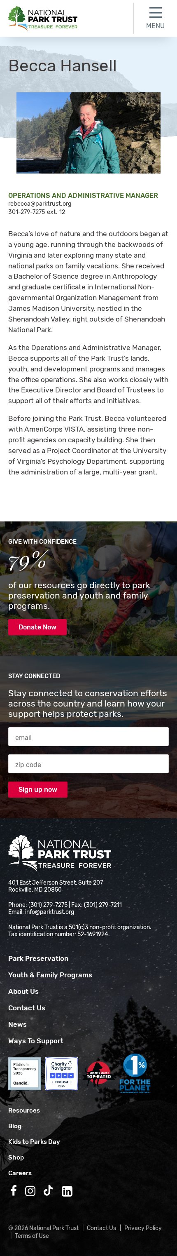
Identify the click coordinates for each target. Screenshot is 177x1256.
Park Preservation (38, 958)
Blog (14, 1126)
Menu (155, 26)
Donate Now (37, 627)
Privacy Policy (143, 1228)
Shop (16, 1157)
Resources (24, 1110)
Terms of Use (32, 1236)
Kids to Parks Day (34, 1142)
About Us (23, 991)
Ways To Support (35, 1041)
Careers (20, 1173)
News (17, 1024)
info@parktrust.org (49, 912)
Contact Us (26, 1008)
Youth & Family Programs (50, 975)
